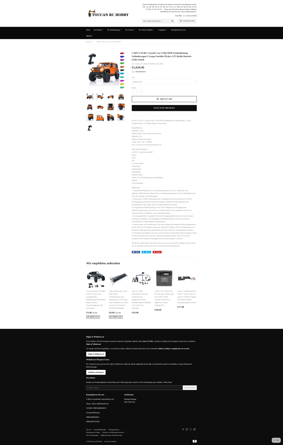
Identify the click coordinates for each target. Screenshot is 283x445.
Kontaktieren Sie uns (178, 30)
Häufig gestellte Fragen (93, 432)
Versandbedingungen (100, 429)
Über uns (89, 429)
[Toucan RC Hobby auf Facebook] (187, 430)
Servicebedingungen (92, 435)
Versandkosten (141, 72)
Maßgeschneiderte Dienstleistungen (111, 435)
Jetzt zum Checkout (164, 108)
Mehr (88, 36)
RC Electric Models (146, 30)
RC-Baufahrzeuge (113, 30)
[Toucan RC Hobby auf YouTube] (194, 430)
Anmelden (178, 16)
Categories (162, 30)
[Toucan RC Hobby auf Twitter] (183, 430)
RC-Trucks (129, 30)
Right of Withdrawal (96, 354)
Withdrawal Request (96, 372)
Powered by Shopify (110, 441)
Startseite (89, 42)
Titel (133, 77)
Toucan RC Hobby (96, 441)
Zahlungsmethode (113, 429)
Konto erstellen (192, 16)
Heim (88, 30)
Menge (134, 88)
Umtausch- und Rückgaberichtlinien (113, 432)
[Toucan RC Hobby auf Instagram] (191, 430)
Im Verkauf (98, 30)
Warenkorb (189, 21)
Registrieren (189, 387)
